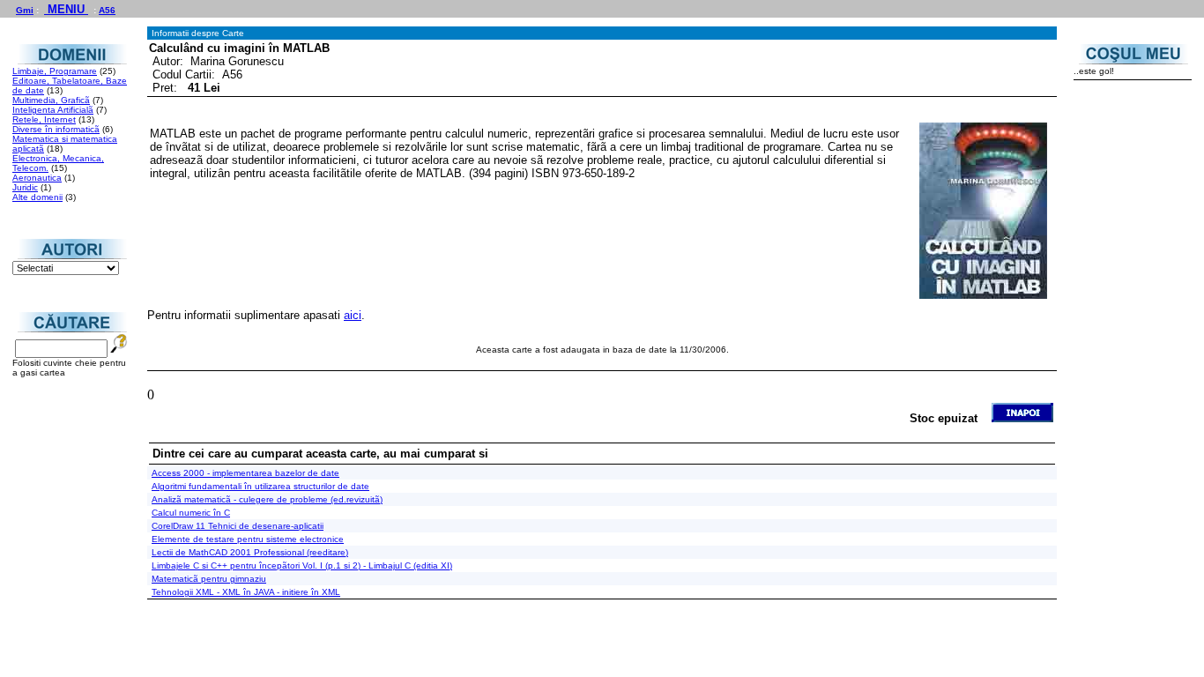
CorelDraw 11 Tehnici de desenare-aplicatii (237, 526)
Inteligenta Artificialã (52, 110)
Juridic (25, 187)
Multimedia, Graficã (51, 100)
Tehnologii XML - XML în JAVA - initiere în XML (246, 592)
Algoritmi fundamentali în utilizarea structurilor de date (260, 486)
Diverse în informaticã (56, 129)
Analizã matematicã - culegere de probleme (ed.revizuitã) (267, 499)
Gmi (24, 10)
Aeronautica (37, 177)
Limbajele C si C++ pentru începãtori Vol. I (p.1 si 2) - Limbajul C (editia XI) (302, 565)
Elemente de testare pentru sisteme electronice (248, 539)
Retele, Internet (44, 119)
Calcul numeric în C (191, 512)
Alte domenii (37, 197)
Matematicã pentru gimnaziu (209, 579)
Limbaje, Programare (54, 71)
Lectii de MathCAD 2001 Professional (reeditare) (250, 552)
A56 (107, 10)
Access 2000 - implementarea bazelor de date (245, 473)
